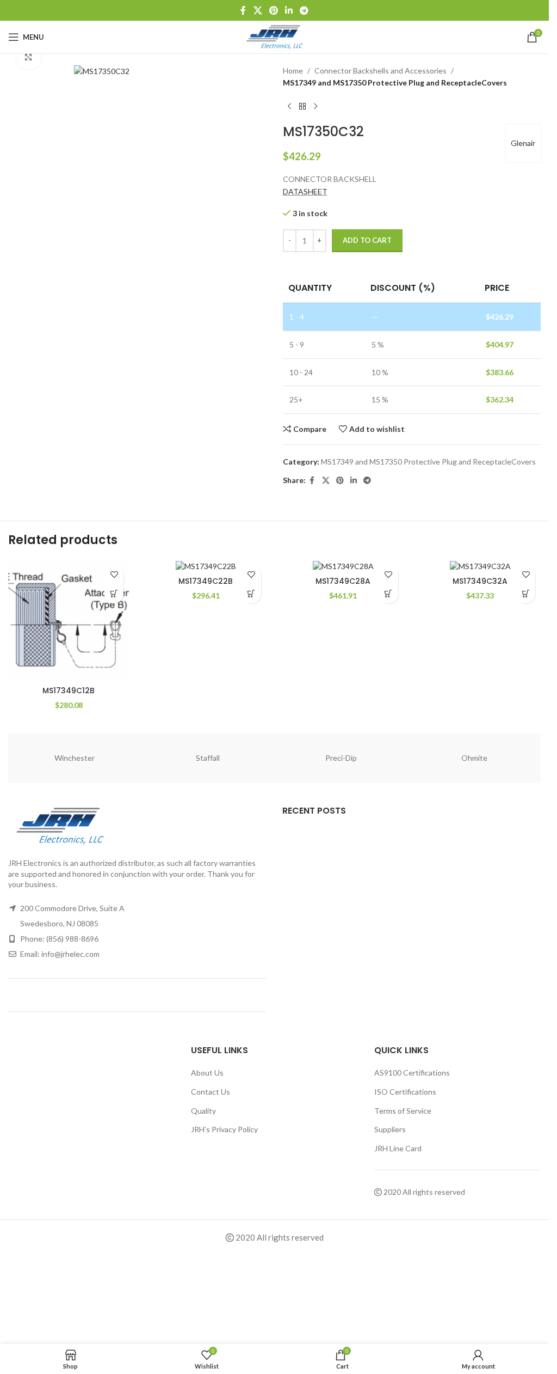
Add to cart (367, 240)
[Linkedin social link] (289, 10)
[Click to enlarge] (28, 57)
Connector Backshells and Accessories (380, 70)
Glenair (523, 143)
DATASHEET (305, 191)
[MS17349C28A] (343, 565)
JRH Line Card (398, 1148)
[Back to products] (302, 106)
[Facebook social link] (243, 10)
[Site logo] (274, 36)
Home (293, 70)
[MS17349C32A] (480, 565)
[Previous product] (289, 106)
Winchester (74, 757)
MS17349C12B (68, 690)
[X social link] (257, 10)
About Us (207, 1072)
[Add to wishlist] (113, 574)
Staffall (208, 757)
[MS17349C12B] (68, 620)
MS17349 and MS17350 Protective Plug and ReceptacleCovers (395, 82)
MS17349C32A (480, 581)
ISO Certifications (405, 1091)
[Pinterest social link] (273, 10)
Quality (203, 1110)
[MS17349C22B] (205, 565)
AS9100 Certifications (412, 1072)
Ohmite (474, 757)
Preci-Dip (341, 757)
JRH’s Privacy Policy (224, 1129)
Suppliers (390, 1129)
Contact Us (210, 1091)
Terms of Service (402, 1110)
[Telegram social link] (304, 10)
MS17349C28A (342, 581)
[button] (113, 593)
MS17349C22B (205, 581)
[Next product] (315, 106)
